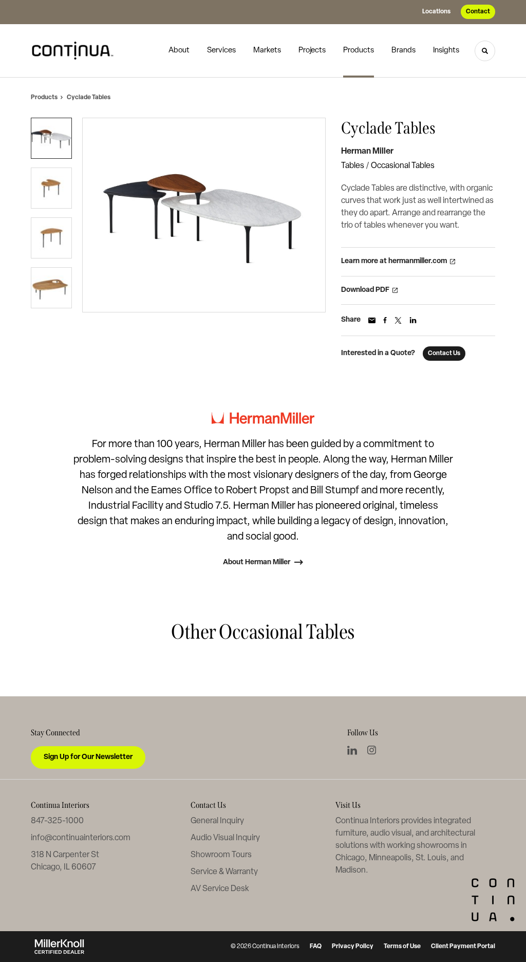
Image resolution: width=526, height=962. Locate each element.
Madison (350, 870)
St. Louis (431, 858)
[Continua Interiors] (76, 51)
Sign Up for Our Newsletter (88, 757)
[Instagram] (371, 750)
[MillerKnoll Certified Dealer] (59, 946)
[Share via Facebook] (385, 320)
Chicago (350, 858)
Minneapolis (390, 858)
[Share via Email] (371, 320)
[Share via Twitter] (398, 320)
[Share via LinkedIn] (413, 320)
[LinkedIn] (352, 750)
